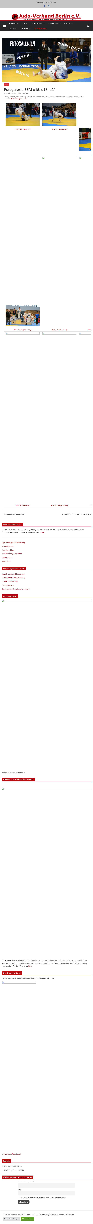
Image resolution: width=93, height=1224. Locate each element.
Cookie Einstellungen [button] (11, 1219)
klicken (42, 532)
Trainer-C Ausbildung (10, 581)
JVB (23, 23)
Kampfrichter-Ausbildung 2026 (13, 574)
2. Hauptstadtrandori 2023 (14, 514)
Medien (67, 23)
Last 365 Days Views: (10, 1170)
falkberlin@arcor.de (19, 99)
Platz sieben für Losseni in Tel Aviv (75, 514)
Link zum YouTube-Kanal (11, 1154)
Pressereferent (24, 93)
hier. (30, 966)
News (6, 85)
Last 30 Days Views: (9, 1166)
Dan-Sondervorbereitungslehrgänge (15, 589)
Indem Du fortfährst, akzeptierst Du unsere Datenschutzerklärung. (43, 1198)
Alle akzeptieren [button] (27, 1219)
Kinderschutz (54, 23)
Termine (12, 23)
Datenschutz (6, 557)
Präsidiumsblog (8, 550)
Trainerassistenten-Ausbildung (13, 578)
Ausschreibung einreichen (12, 554)
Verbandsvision (7, 546)
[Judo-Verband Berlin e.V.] (46, 15)
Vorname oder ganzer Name (27, 1182)
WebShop (13, 29)
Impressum (6, 561)
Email (20, 1190)
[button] (17, 23)
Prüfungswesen (8, 585)
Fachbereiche (36, 23)
